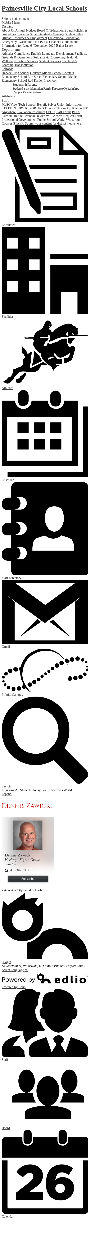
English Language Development (52, 53)
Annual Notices (25, 30)
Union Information (69, 104)
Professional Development (19, 119)
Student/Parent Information (28, 88)
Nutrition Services (26, 61)
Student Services (50, 61)
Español (7, 794)
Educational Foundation (64, 38)
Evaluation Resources (31, 112)
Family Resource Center (57, 88)
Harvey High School (15, 73)
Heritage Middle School (46, 73)
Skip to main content (15, 18)
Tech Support (27, 104)
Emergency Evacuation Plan (20, 42)
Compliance (22, 53)
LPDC (50, 112)
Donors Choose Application (63, 108)
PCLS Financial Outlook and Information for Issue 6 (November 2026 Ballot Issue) (40, 43)
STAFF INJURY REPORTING (23, 108)
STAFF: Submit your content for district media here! (47, 123)
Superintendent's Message (47, 34)
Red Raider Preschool (42, 80)
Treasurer (23, 34)
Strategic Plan (74, 34)
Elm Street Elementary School (47, 76)
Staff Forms (63, 112)
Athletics (7, 53)
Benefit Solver (46, 104)
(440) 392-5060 (74, 966)
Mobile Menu (11, 22)
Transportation (23, 65)
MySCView (10, 104)
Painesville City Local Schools (44, 8)
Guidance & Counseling (49, 57)
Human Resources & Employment (24, 38)
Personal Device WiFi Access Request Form (52, 116)
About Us (8, 30)
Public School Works (51, 119)
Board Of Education (50, 30)
